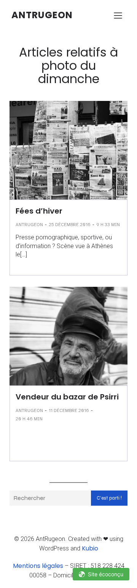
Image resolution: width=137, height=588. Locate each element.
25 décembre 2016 (70, 224)
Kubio (90, 548)
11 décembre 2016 (69, 410)
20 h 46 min (29, 418)
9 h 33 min (108, 224)
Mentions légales (38, 565)
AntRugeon (29, 224)
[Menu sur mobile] (118, 15)
